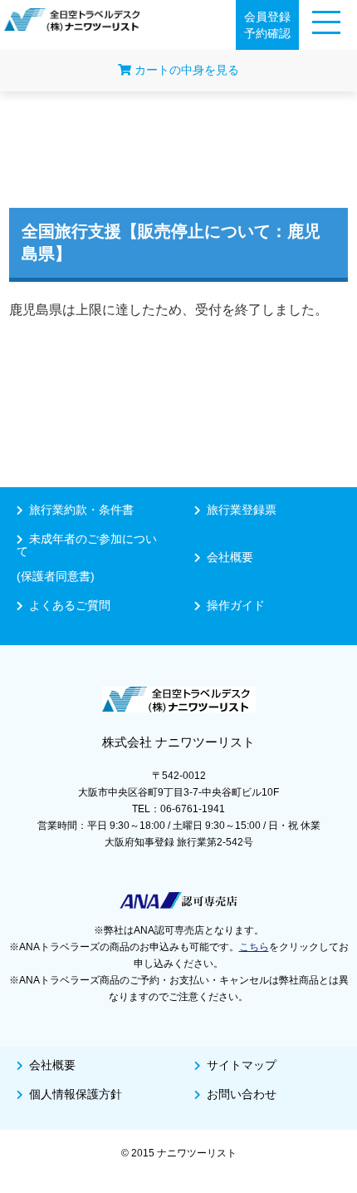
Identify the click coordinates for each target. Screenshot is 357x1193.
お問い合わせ (241, 1094)
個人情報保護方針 (75, 1094)
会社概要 (230, 557)
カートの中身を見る (185, 69)
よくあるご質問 (69, 605)
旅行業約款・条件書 (81, 509)
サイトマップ (241, 1065)
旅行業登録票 (241, 509)
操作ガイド (236, 605)
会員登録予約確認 (267, 25)
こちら (254, 947)
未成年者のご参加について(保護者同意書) (87, 557)
